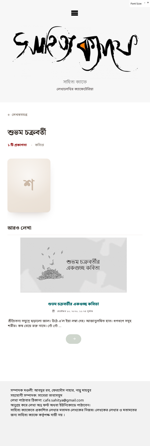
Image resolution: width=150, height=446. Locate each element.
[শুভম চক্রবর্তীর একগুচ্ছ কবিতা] (73, 263)
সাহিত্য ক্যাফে (75, 82)
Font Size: (136, 3)
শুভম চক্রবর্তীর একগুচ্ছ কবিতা (73, 304)
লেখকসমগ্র (17, 115)
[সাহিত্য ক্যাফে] (75, 52)
